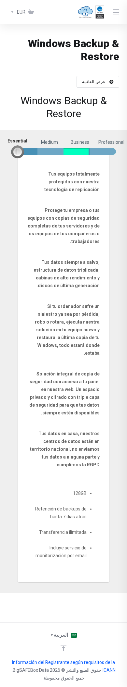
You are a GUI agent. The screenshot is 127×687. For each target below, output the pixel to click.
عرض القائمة (94, 81)
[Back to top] (63, 647)
